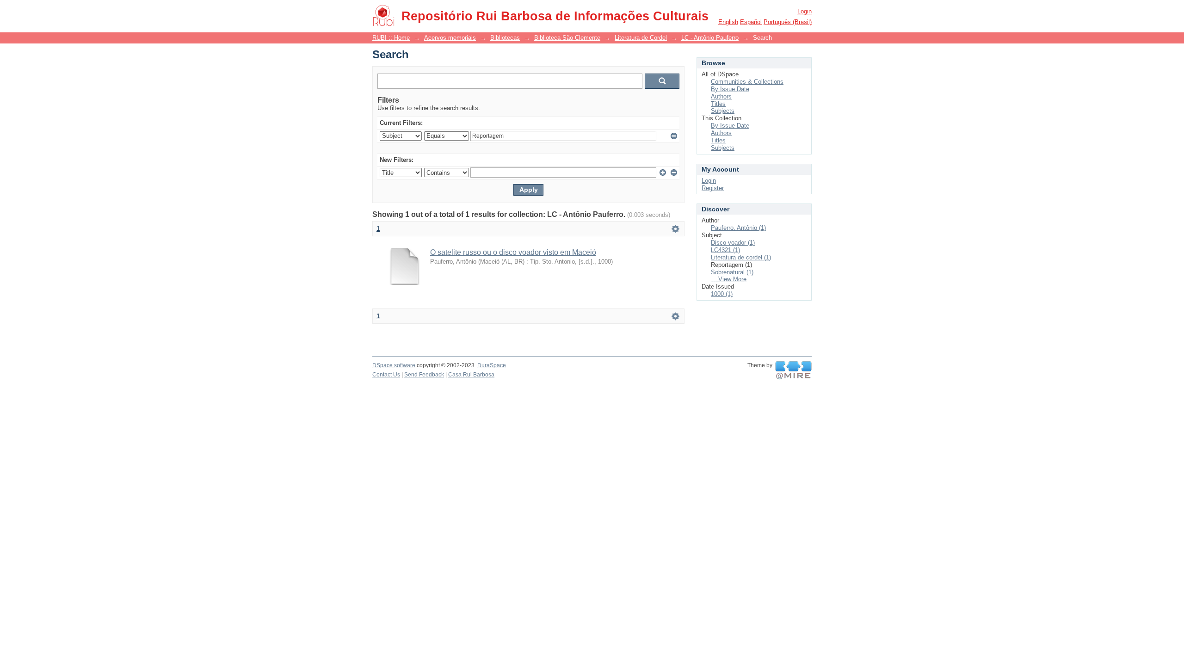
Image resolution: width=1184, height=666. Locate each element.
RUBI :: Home (391, 37)
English (728, 21)
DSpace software (393, 365)
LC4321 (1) (725, 250)
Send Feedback (424, 374)
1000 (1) (722, 293)
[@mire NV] (793, 370)
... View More (728, 279)
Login (804, 11)
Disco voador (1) (733, 242)
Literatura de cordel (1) (741, 257)
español (751, 21)
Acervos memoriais (450, 37)
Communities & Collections (747, 81)
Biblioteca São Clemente (567, 37)
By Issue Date (730, 89)
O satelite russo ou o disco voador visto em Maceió (513, 252)
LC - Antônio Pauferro (710, 37)
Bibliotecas (505, 37)
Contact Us (386, 374)
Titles (718, 103)
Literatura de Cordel (641, 37)
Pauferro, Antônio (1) (738, 227)
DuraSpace (491, 365)
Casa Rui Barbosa (471, 374)
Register (713, 188)
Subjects (722, 110)
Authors (721, 96)
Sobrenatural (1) (732, 272)
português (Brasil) (788, 21)
